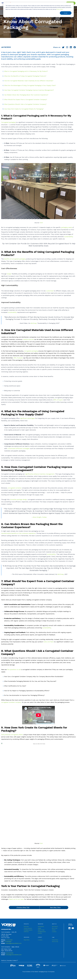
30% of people (18, 358)
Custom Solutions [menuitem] (28, 928)
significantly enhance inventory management (39, 474)
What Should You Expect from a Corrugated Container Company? (25, 99)
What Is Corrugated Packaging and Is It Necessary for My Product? (26, 71)
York (41, 222)
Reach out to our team (16, 899)
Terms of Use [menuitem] (55, 941)
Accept (65, 13)
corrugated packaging (31, 351)
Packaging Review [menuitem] (42, 931)
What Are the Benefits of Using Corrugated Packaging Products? (25, 76)
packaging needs (66, 227)
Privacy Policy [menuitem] (55, 939)
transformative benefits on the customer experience (18, 533)
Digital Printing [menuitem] (41, 929)
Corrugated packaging (8, 122)
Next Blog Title (55, 907)
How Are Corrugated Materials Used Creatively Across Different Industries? (28, 80)
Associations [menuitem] (55, 926)
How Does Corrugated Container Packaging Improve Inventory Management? (29, 90)
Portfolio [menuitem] (40, 933)
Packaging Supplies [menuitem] (28, 929)
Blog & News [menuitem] (26, 939)
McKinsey (34, 323)
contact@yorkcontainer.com (13, 943)
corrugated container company (11, 702)
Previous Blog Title (23, 907)
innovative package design (18, 499)
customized (49, 291)
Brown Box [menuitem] (26, 926)
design (9, 274)
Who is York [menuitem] (54, 928)
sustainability (68, 236)
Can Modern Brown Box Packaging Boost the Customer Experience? (26, 95)
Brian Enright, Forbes (39, 517)
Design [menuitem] (39, 928)
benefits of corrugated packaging (15, 259)
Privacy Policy (59, 9)
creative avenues (28, 339)
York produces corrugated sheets (12, 734)
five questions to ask (14, 669)
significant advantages (27, 418)
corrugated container (14, 488)
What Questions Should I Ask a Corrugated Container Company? (25, 104)
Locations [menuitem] (54, 931)
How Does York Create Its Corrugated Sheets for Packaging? (24, 109)
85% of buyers (58, 400)
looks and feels (49, 642)
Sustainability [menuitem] (41, 926)
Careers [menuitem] (54, 929)
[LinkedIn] (69, 928)
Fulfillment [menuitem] (26, 931)
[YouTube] (73, 928)
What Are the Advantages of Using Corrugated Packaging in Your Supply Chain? (30, 85)
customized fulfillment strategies (19, 448)
